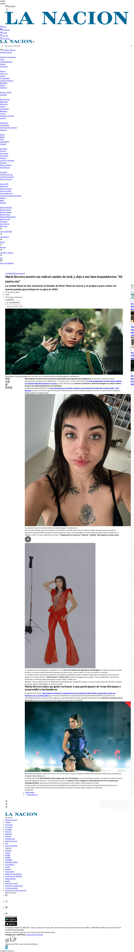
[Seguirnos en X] (6, 902)
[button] (67, 152)
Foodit (4, 33)
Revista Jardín (5, 219)
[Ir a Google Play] (11, 921)
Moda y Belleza (5, 165)
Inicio (4, 27)
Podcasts (3, 163)
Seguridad (4, 102)
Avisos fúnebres (6, 189)
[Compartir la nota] (6, 382)
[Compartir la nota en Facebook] (6, 387)
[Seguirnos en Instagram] (6, 908)
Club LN (5, 36)
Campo (2, 76)
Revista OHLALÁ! (6, 207)
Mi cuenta (6, 39)
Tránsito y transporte (8, 57)
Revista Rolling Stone (7, 217)
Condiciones (30, 935)
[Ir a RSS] (6, 914)
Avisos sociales (5, 191)
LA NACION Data (6, 62)
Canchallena (4, 142)
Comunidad (4, 109)
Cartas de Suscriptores (8, 128)
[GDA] (11, 942)
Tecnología (4, 153)
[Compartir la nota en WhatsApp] (9, 382)
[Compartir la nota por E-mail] (11, 387)
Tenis (2, 139)
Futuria (2, 71)
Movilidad (3, 83)
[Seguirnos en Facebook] (6, 896)
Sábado (3, 198)
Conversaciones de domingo (10, 196)
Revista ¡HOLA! (5, 210)
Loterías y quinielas (7, 160)
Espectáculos (19, 273)
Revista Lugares (6, 212)
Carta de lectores (6, 193)
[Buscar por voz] (131, 46)
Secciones (6, 30)
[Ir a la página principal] (67, 24)
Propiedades (4, 78)
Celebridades (30, 792)
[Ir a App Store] (11, 925)
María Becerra (32, 795)
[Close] (6, 801)
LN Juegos (3, 149)
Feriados (3, 158)
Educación (4, 104)
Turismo (3, 151)
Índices (2, 85)
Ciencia (2, 113)
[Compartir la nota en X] (9, 387)
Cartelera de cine (6, 175)
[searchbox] (66, 46)
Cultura (2, 106)
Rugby (2, 137)
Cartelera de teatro (7, 177)
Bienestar (3, 111)
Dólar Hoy (3, 74)
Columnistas (4, 125)
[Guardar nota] (6, 379)
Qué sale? (3, 172)
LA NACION (9, 273)
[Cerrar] (33, 42)
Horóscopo (4, 156)
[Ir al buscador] (7, 10)
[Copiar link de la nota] (6, 384)
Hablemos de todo (7, 116)
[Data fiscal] (6, 948)
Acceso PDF (4, 184)
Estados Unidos (6, 92)
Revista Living (5, 214)
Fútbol (2, 135)
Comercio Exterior (6, 81)
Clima (2, 59)
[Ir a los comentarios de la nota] (9, 379)
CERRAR (2, 1)
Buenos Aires (5, 99)
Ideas (2, 200)
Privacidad (39, 935)
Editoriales (4, 123)
